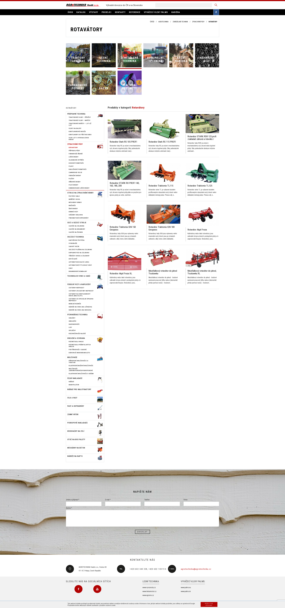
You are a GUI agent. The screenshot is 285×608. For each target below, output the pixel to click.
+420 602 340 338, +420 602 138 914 (148, 569)
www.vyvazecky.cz (149, 587)
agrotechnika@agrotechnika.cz (196, 569)
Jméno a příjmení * (72, 500)
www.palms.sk (186, 591)
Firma (185, 500)
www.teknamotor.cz (149, 591)
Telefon (147, 500)
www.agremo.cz (148, 595)
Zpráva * (69, 508)
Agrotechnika (163, 22)
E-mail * (108, 500)
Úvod (152, 22)
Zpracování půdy (198, 22)
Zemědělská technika (180, 22)
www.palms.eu (186, 587)
